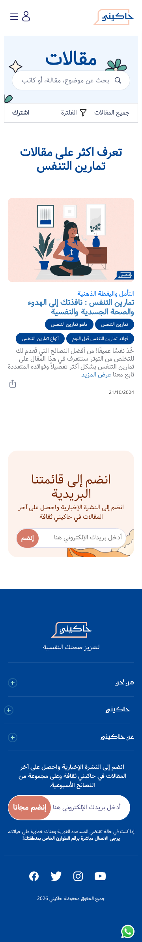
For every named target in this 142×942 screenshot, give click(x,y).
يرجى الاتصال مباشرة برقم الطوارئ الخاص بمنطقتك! (71, 838)
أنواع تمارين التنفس (40, 338)
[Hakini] (113, 19)
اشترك (21, 113)
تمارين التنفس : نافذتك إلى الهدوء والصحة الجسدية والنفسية (81, 307)
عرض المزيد (96, 375)
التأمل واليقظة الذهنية (105, 294)
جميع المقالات (112, 113)
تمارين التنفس (114, 324)
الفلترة (69, 113)
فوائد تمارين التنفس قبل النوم (100, 338)
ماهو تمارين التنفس (69, 324)
